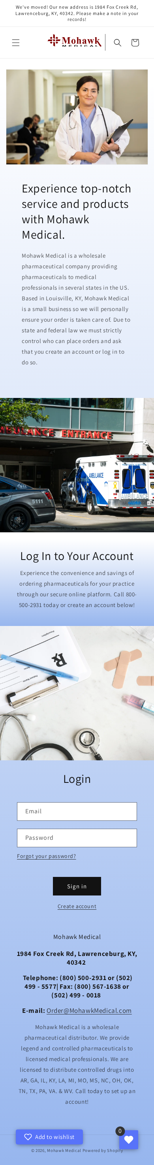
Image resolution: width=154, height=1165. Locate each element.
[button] (15, 42)
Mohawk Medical (64, 1150)
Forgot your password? (46, 856)
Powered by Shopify (103, 1150)
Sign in (77, 886)
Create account (77, 906)
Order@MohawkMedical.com (89, 1010)
